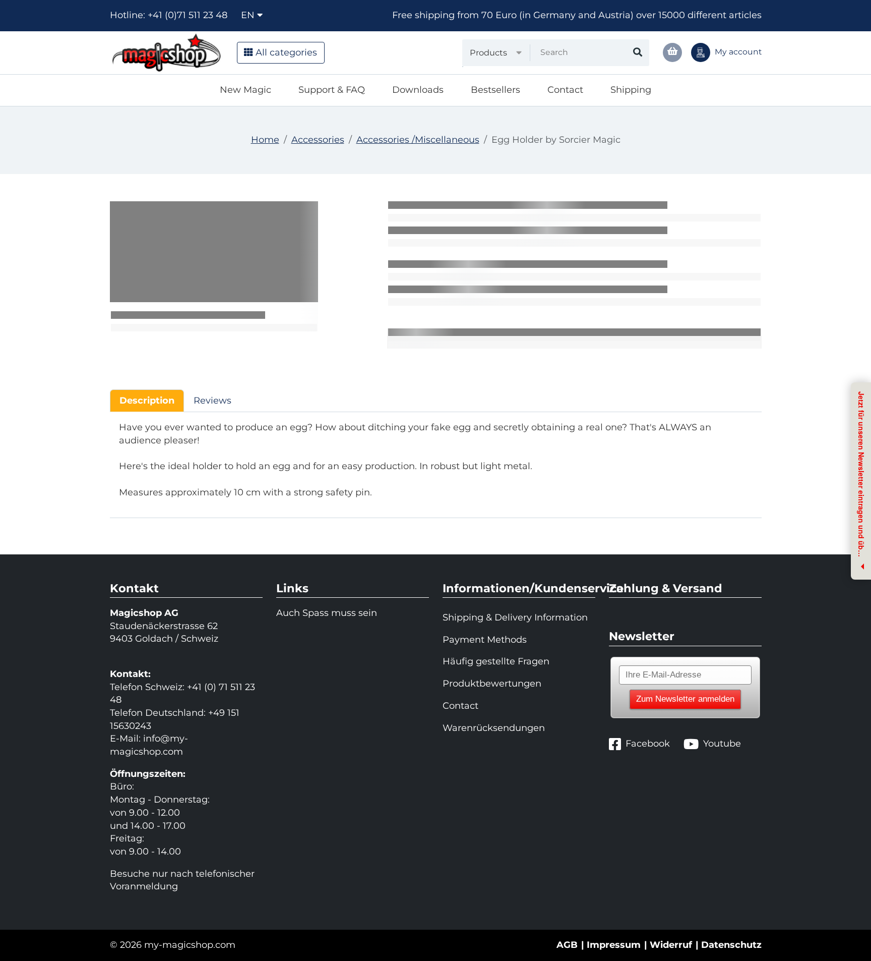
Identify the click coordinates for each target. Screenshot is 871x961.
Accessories (317, 139)
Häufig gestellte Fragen (496, 661)
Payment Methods (485, 639)
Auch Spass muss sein (326, 612)
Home (265, 139)
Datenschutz (731, 944)
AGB (567, 944)
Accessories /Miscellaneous (417, 139)
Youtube (722, 743)
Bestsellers (495, 89)
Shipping (630, 89)
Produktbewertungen (492, 683)
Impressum (614, 944)
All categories (285, 52)
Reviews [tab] (212, 400)
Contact (565, 89)
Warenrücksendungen (494, 727)
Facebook (648, 743)
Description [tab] (146, 400)
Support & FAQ (331, 89)
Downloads (418, 89)
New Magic (245, 89)
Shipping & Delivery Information (515, 617)
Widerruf (671, 944)
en (249, 15)
